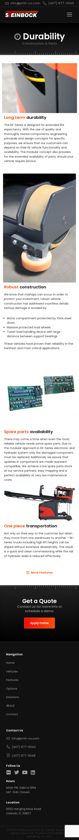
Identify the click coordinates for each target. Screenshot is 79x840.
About (10, 706)
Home (10, 663)
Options (11, 689)
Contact (12, 714)
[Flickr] (8, 772)
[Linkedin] (32, 772)
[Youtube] (24, 772)
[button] (69, 14)
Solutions (12, 697)
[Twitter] (16, 772)
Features (12, 680)
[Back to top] (71, 827)
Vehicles (12, 671)
